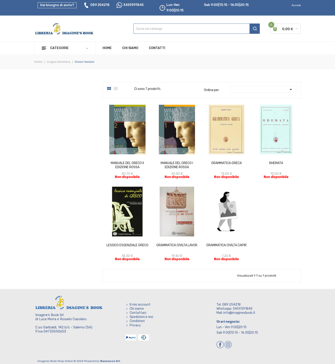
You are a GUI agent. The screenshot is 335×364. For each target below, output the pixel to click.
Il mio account (140, 304)
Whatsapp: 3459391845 (234, 309)
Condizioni (137, 321)
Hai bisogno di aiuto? (57, 5)
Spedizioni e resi (141, 317)
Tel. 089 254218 (228, 304)
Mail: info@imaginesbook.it (235, 313)
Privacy (135, 325)
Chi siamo (137, 309)
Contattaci (138, 313)
